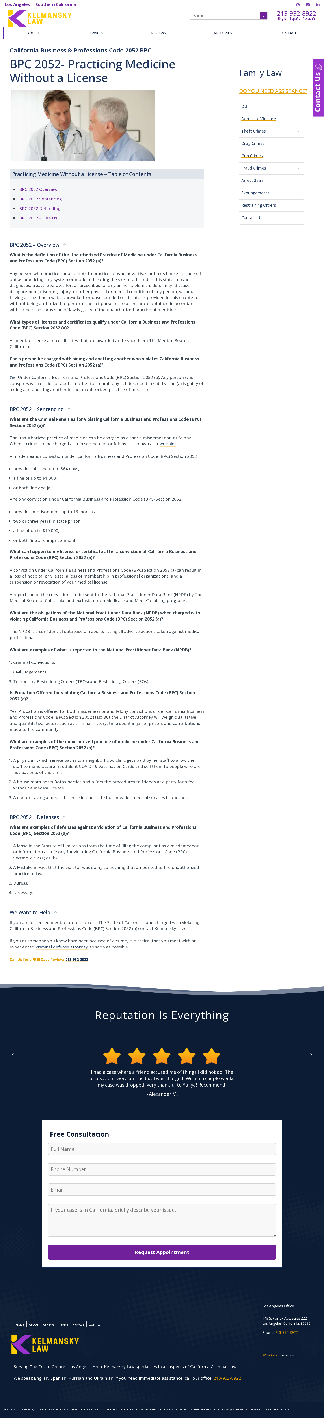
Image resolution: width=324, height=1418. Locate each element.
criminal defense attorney (62, 947)
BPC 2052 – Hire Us (38, 218)
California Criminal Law (213, 1366)
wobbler (168, 444)
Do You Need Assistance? (273, 90)
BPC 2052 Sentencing (40, 199)
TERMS (63, 1324)
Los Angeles (17, 4)
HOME (20, 1324)
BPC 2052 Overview (38, 189)
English (283, 18)
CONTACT (288, 33)
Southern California (55, 4)
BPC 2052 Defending (39, 208)
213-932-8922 (296, 13)
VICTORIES (223, 33)
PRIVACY (78, 1324)
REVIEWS (158, 33)
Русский (309, 18)
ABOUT (33, 33)
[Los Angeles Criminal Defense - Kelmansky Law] (62, 18)
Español (295, 18)
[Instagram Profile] (308, 4)
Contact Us (317, 91)
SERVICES (95, 33)
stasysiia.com (286, 1355)
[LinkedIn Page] (318, 4)
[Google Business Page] (298, 4)
